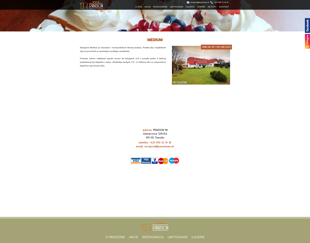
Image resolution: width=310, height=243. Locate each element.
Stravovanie (160, 6)
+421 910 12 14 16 (160, 143)
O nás (138, 6)
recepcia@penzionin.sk (159, 146)
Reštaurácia (153, 237)
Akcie (147, 6)
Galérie (198, 237)
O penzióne (115, 237)
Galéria (190, 6)
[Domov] (98, 5)
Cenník (201, 6)
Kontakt (224, 6)
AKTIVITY (212, 6)
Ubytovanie (176, 6)
